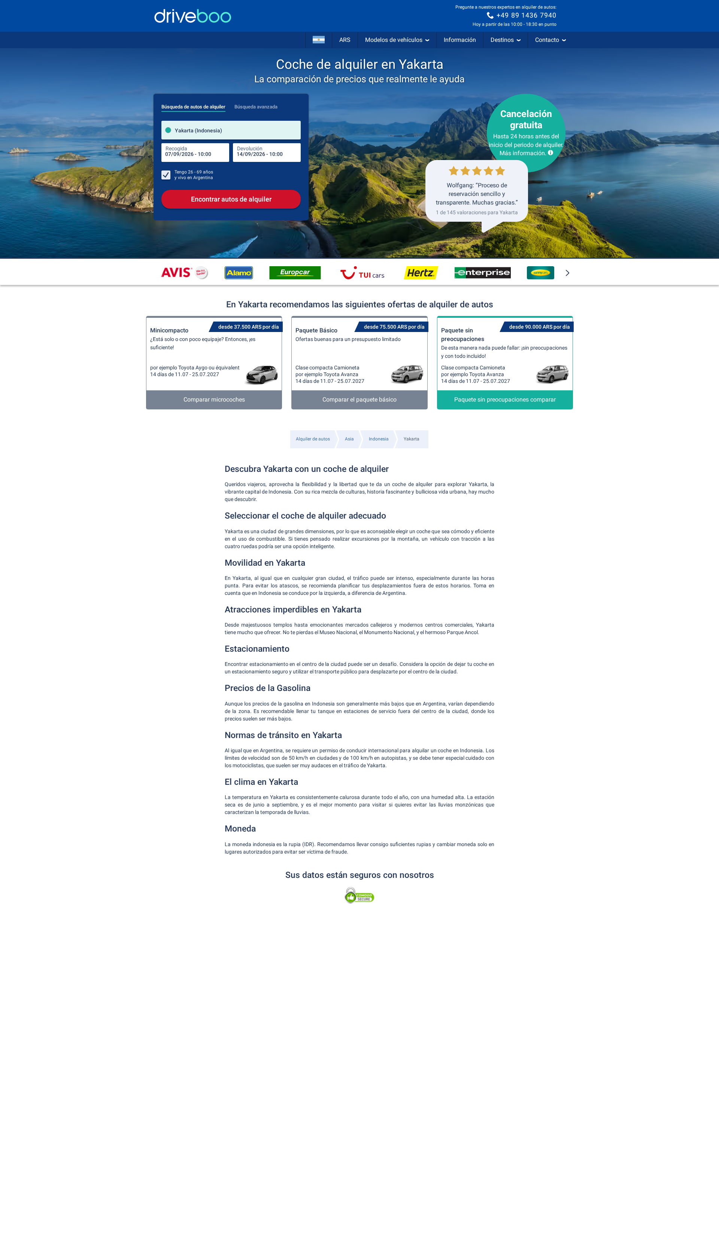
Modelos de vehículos (393, 39)
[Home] (193, 16)
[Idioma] (319, 40)
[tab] (193, 105)
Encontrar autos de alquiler (231, 199)
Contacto (547, 39)
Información (460, 39)
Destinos (502, 39)
